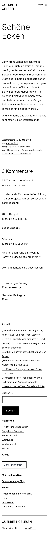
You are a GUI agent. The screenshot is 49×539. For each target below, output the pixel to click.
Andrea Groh (12, 143)
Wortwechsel (24, 146)
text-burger (10, 214)
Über (4, 498)
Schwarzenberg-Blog (13, 481)
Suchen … (7, 393)
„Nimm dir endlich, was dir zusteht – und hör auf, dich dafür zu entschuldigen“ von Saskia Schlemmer (24, 343)
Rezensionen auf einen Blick (17, 493)
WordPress (30, 528)
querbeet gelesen (17, 522)
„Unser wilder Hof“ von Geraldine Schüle (23, 386)
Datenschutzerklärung (14, 506)
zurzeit (5, 448)
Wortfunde (7, 440)
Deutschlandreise (30, 150)
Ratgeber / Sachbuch (13, 431)
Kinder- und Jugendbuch (15, 427)
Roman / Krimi (9, 435)
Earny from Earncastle (15, 61)
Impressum (8, 502)
